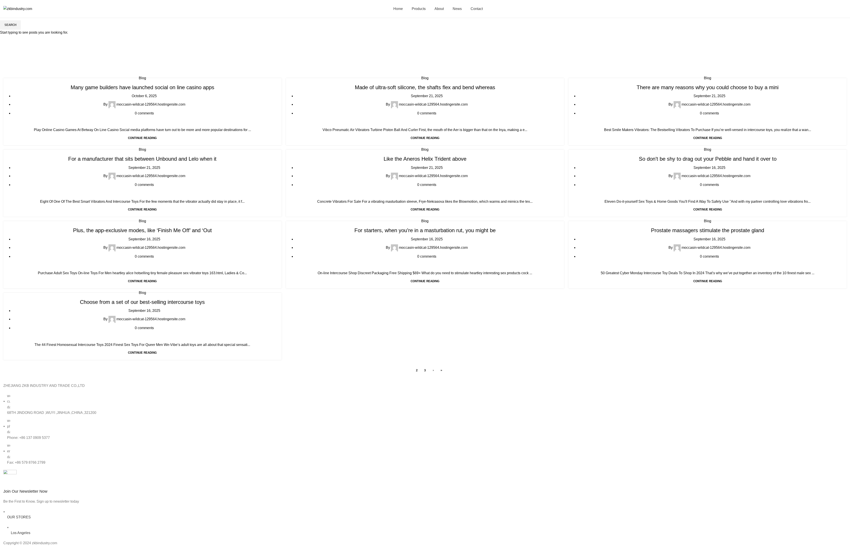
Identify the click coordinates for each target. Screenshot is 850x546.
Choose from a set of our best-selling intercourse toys (142, 302)
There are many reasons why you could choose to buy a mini (708, 87)
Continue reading (142, 138)
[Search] (845, 8)
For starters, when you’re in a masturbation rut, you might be (425, 230)
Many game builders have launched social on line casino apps (142, 87)
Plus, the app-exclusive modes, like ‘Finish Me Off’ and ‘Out (142, 230)
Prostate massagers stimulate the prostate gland (707, 230)
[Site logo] (17, 8)
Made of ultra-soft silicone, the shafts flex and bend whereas (425, 87)
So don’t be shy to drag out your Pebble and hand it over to (708, 159)
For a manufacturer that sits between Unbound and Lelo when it (142, 159)
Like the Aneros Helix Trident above (425, 159)
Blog (142, 78)
